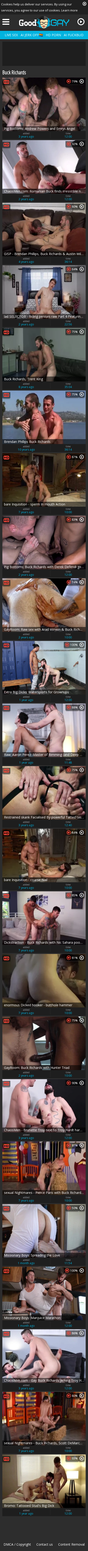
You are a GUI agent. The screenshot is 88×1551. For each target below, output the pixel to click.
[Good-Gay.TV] (44, 22)
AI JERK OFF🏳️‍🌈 (32, 35)
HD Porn (53, 35)
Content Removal (71, 1544)
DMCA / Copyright (17, 1544)
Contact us (44, 1544)
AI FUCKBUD (74, 35)
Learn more (69, 10)
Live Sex (11, 35)
